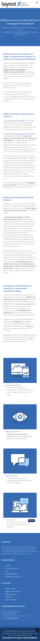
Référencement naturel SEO (17, 434)
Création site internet (13, 385)
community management (24, 304)
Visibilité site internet (13, 431)
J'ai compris (7, 638)
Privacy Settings (30, 638)
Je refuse (18, 638)
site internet (29, 326)
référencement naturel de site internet (19, 134)
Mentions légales (11, 574)
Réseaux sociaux (11, 476)
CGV (6, 571)
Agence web (9, 588)
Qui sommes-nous (11, 568)
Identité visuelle (11, 600)
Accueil (7, 565)
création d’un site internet (14, 120)
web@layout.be (12, 618)
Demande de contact (13, 576)
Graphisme (9, 597)
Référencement (11, 594)
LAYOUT (6, 335)
